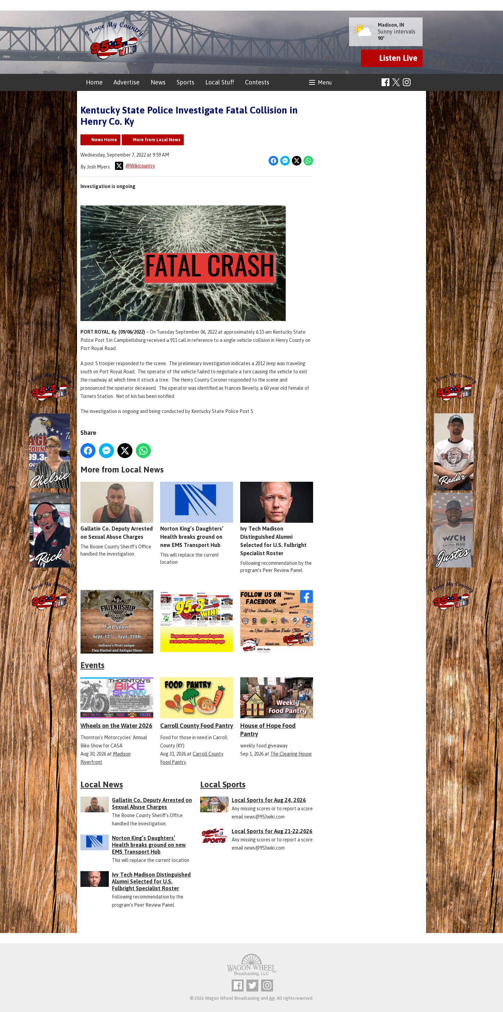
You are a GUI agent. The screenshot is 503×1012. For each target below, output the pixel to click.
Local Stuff (219, 82)
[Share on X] (296, 160)
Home (94, 82)
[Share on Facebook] (273, 160)
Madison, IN (391, 25)
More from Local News (156, 139)
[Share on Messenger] (285, 160)
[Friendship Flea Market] (116, 622)
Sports (185, 82)
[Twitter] (252, 985)
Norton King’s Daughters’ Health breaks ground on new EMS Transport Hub (191, 536)
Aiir (272, 998)
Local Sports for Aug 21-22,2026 (272, 831)
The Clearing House (291, 754)
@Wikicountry (140, 166)
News (158, 82)
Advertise (127, 82)
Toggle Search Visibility (418, 82)
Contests (257, 82)
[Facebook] (385, 82)
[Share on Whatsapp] (308, 160)
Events (92, 665)
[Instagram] (407, 82)
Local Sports (222, 784)
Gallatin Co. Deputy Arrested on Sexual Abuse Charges (116, 532)
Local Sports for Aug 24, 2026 (269, 800)
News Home (104, 139)
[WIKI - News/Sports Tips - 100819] (196, 622)
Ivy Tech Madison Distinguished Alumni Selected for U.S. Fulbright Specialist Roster (273, 540)
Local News (101, 784)
